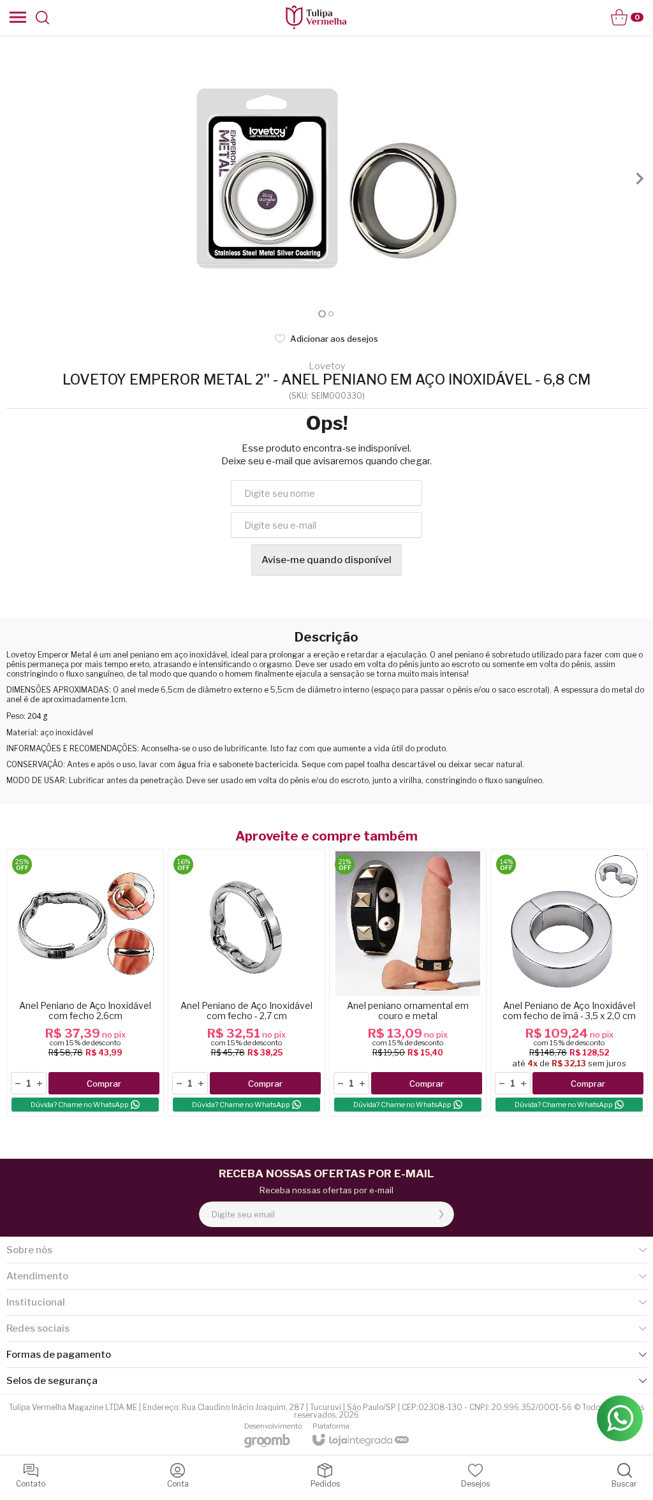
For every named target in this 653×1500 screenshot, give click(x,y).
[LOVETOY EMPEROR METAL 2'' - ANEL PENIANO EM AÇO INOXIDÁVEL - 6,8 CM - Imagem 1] (326, 178)
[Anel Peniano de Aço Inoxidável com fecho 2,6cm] (85, 982)
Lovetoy (327, 366)
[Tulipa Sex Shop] (316, 17)
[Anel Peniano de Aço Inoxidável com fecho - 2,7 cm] (246, 982)
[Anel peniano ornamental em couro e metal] (408, 982)
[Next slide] (639, 179)
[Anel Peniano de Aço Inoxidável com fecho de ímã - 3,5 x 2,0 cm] (569, 982)
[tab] (321, 313)
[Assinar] (441, 1214)
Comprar (104, 1083)
